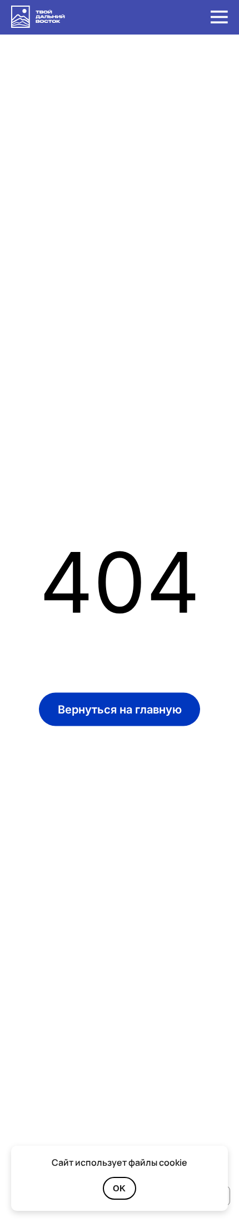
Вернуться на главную (120, 709)
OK (119, 1188)
